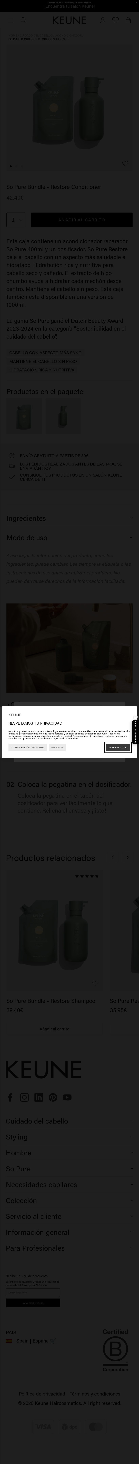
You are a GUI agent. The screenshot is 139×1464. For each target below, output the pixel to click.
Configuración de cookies (28, 747)
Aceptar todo (118, 747)
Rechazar (57, 747)
